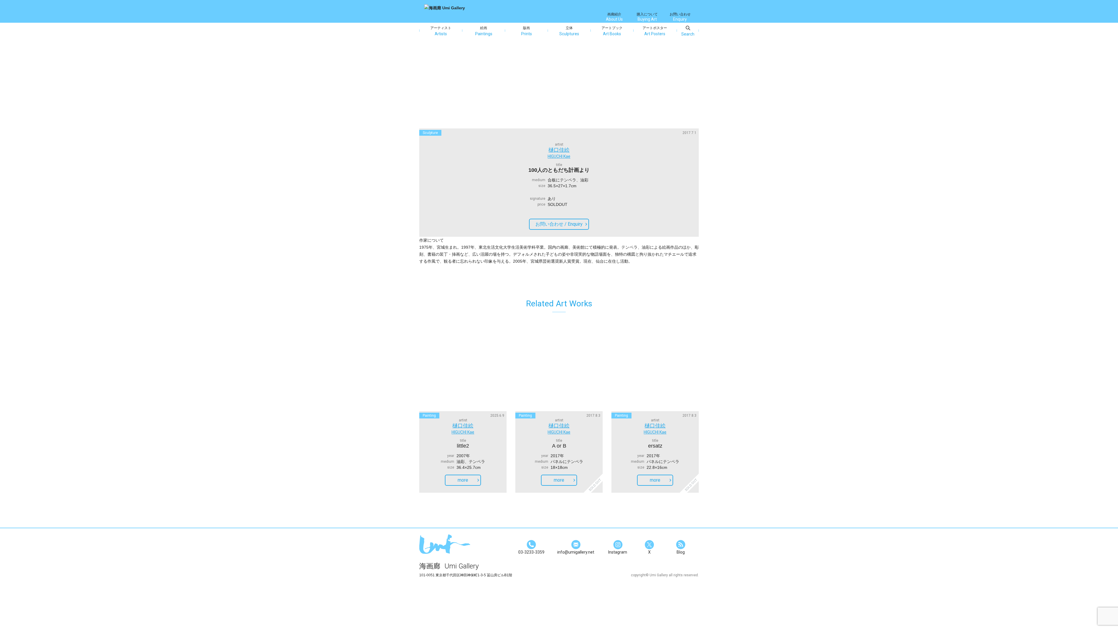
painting (429, 416)
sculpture (430, 133)
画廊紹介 (614, 17)
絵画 (483, 31)
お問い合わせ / (559, 224)
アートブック (612, 31)
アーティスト (440, 31)
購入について (647, 17)
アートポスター (655, 31)
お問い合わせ (680, 17)
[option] (559, 87)
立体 (569, 31)
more (463, 480)
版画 (526, 31)
